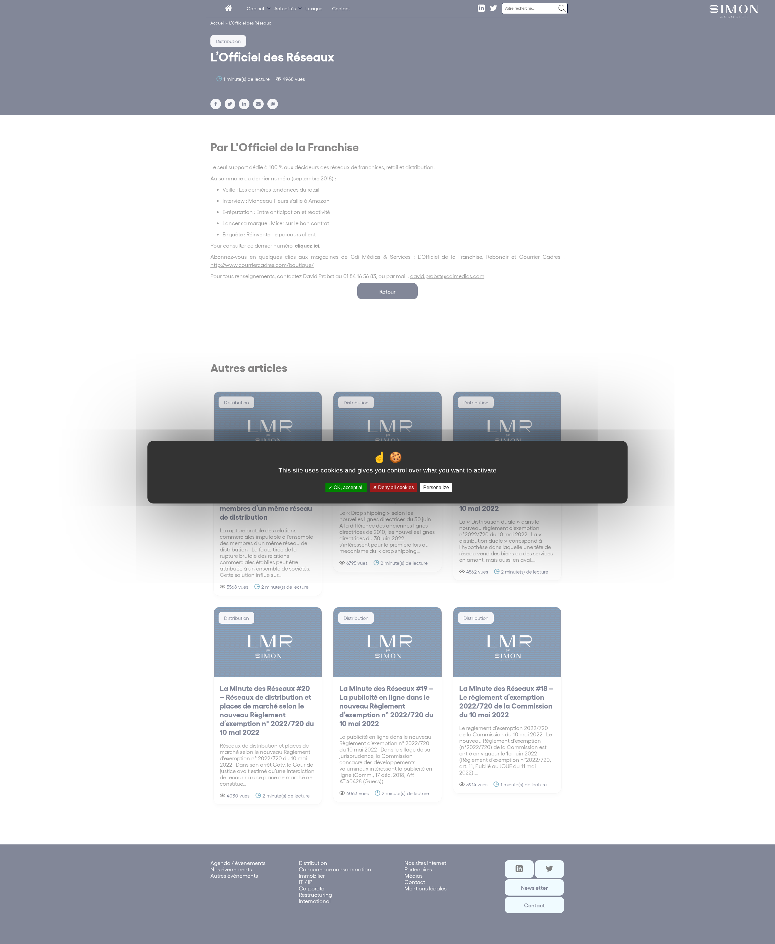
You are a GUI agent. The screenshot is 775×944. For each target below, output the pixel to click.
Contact (341, 8)
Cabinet (256, 8)
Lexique (313, 8)
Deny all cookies (395, 487)
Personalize (436, 487)
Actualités (285, 8)
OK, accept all (348, 487)
